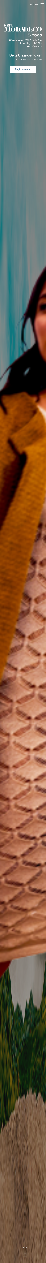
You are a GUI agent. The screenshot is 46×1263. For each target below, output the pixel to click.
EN (36, 4)
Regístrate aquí (23, 69)
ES (31, 4)
